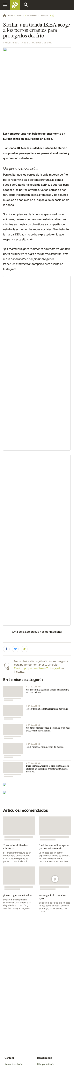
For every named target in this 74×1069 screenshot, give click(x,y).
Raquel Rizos (11, 43)
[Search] (26, 5)
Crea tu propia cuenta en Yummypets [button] (38, 668)
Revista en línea (13, 1064)
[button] (6, 649)
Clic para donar (45, 1064)
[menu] (5, 5)
